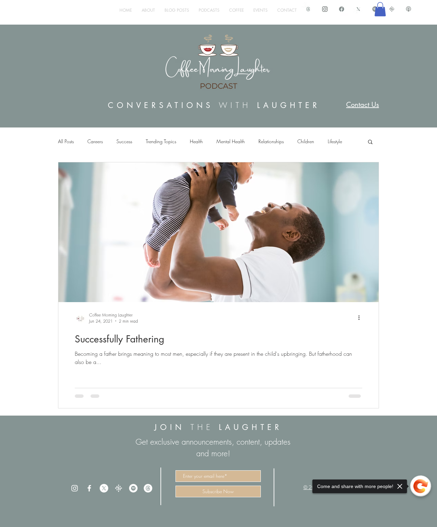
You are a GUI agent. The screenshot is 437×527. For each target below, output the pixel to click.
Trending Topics (161, 141)
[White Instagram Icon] (74, 488)
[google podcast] (391, 9)
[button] (380, 9)
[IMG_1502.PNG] (408, 9)
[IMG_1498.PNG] (325, 9)
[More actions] (361, 318)
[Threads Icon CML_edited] (308, 9)
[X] (104, 488)
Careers (95, 141)
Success (124, 141)
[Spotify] (133, 488)
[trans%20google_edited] (118, 488)
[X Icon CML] (358, 9)
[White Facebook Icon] (89, 488)
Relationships (271, 141)
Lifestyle (335, 141)
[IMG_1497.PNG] (341, 9)
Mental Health (230, 141)
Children (305, 141)
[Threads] (148, 488)
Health (196, 141)
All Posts (66, 141)
